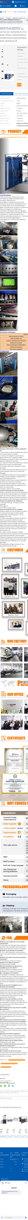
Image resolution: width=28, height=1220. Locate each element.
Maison (4, 12)
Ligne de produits (18, 1159)
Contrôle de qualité (13, 19)
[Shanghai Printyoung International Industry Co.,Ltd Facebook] (15, 6)
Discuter (19, 85)
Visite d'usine (3, 19)
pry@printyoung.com (20, 2)
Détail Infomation (7, 94)
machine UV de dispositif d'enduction (9, 1063)
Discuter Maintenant (14, 27)
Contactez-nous (4, 27)
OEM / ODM (17, 1161)
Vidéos (15, 12)
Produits (9, 12)
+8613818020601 (4, 1082)
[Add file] (2, 1217)
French (23, 6)
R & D (15, 1164)
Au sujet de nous (22, 12)
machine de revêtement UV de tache (17, 1060)
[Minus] (26, 1183)
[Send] (26, 1217)
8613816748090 (11, 1083)
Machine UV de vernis (6, 1067)
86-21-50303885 (7, 6)
